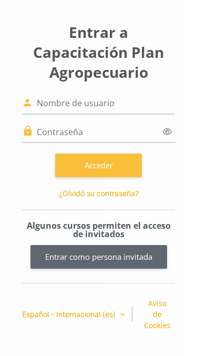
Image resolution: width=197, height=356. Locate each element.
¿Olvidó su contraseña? (99, 193)
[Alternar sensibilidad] (167, 131)
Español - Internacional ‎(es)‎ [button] (70, 314)
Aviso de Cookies (157, 314)
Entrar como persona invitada (98, 256)
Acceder (99, 165)
